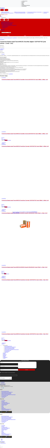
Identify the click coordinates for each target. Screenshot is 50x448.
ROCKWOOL (5, 354)
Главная (1, 37)
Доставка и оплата (4, 402)
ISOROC (4, 353)
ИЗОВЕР (4, 356)
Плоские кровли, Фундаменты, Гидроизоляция (35, 12)
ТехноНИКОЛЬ (14, 37)
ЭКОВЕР (4, 358)
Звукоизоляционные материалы (20, 12)
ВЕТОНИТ (4, 355)
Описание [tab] (3, 54)
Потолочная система (5, 26)
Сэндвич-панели (4, 404)
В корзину (7, 273)
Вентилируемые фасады (5, 12)
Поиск (10, 32)
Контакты (23, 1)
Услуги (23, 2)
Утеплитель (4, 27)
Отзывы (23, 4)
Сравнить (1, 49)
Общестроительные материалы (7, 24)
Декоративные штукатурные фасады (7, 22)
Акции (23, 3)
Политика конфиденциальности (6, 409)
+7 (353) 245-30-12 (3, 383)
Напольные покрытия (5, 428)
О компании (3, 400)
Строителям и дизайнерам (26, 5)
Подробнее (9, 140)
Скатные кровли (46, 12)
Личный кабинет (24, 6)
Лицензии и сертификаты (5, 434)
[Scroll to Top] (0, 445)
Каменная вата (9, 37)
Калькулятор (3, 408)
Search (3, 31)
